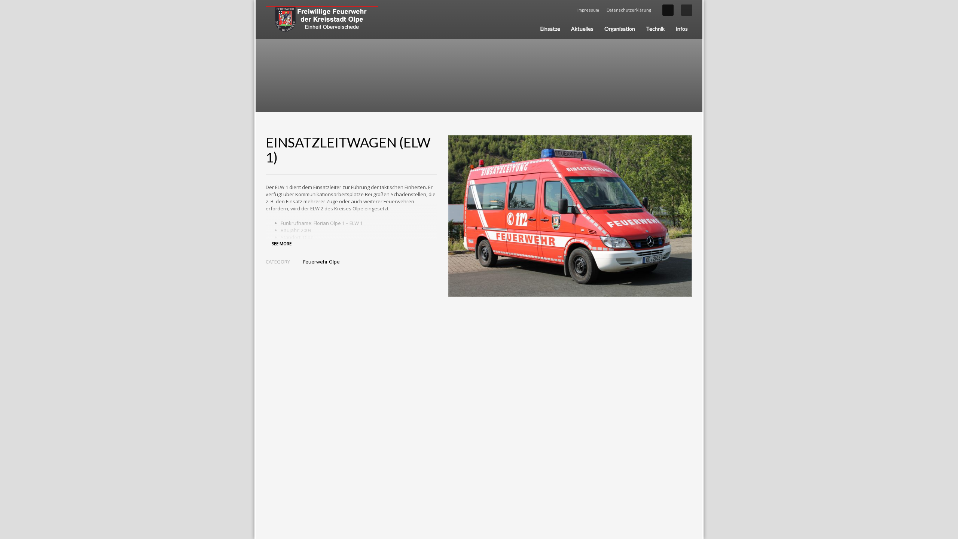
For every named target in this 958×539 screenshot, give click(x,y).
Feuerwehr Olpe (321, 261)
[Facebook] (668, 10)
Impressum (588, 9)
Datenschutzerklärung (629, 9)
